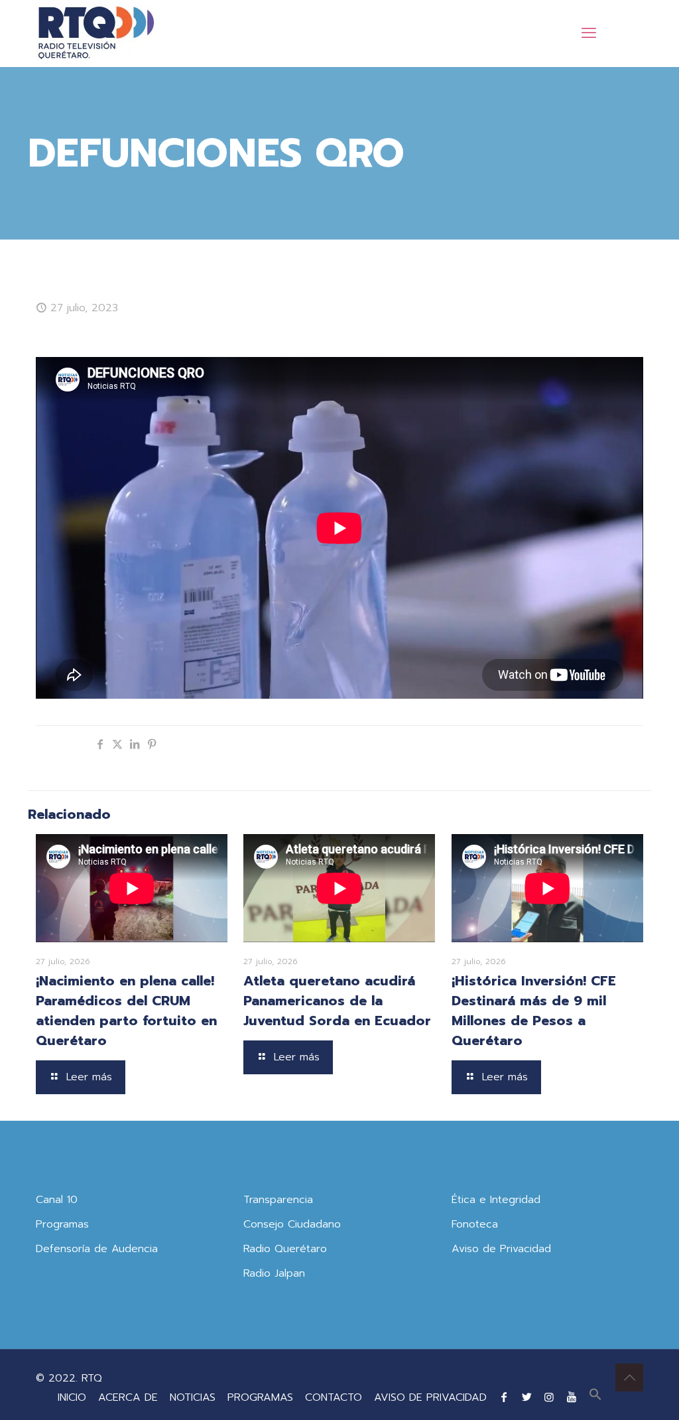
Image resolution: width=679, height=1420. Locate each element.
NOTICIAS (193, 1397)
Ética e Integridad (496, 1200)
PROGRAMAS (260, 1397)
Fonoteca (475, 1224)
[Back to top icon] (629, 1377)
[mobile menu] (589, 33)
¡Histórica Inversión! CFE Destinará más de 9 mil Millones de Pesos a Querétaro (534, 1010)
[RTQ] (96, 33)
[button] (595, 1397)
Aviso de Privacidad (501, 1249)
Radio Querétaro (285, 1249)
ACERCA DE (128, 1397)
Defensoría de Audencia (97, 1249)
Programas (62, 1224)
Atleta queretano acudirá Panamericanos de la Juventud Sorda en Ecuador (337, 1000)
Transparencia (278, 1200)
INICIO (72, 1397)
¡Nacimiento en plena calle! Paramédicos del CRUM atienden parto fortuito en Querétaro (126, 1010)
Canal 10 (57, 1200)
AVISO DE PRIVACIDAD (430, 1397)
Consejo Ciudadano (292, 1224)
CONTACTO (333, 1397)
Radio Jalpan (274, 1273)
